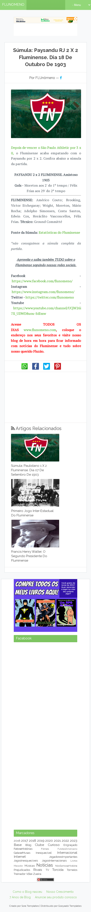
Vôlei (29, 873)
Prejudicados (22, 869)
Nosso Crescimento (60, 891)
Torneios (72, 869)
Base (18, 845)
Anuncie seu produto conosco (56, 897)
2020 (49, 841)
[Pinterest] (57, 368)
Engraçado (70, 845)
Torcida (57, 870)
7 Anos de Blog (20, 897)
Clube (39, 845)
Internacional (67, 853)
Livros (73, 860)
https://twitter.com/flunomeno (50, 297)
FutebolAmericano (67, 849)
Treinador (20, 873)
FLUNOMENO (13, 5)
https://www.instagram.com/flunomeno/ (43, 291)
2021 (57, 841)
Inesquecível (44, 852)
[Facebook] (35, 368)
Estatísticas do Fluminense (59, 232)
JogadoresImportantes (63, 856)
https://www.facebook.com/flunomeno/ (42, 281)
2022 (65, 841)
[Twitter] (46, 368)
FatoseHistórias (23, 848)
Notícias (44, 865)
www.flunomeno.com (40, 329)
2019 (40, 841)
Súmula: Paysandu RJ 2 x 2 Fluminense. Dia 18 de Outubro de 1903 (45, 57)
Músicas (30, 865)
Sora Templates (30, 905)
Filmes (45, 848)
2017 (24, 841)
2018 (32, 841)
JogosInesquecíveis (26, 860)
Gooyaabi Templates (69, 905)
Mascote (18, 865)
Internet (20, 857)
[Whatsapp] (24, 368)
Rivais (37, 870)
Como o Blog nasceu (27, 891)
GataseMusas (22, 852)
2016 (17, 840)
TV (47, 869)
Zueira (37, 873)
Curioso (54, 845)
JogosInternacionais (54, 860)
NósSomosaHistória (66, 865)
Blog (28, 845)
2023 (73, 841)
